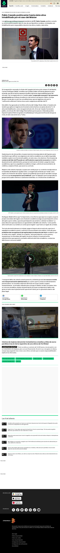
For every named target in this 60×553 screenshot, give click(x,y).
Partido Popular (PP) (8, 361)
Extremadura (34, 6)
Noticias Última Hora (8, 358)
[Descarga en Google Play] (17, 495)
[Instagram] (30, 511)
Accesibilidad (15, 545)
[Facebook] (17, 511)
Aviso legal (14, 533)
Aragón (27, 6)
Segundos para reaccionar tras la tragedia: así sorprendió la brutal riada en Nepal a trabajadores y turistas (33, 436)
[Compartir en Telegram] (54, 86)
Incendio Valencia (49, 0)
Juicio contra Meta (27, 0)
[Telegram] (26, 511)
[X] (46, 86)
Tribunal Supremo (48, 358)
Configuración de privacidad (18, 541)
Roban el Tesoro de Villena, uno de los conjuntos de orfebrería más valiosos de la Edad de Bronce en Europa (32, 454)
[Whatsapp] (22, 511)
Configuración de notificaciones (19, 543)
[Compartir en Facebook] (49, 86)
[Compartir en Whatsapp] (51, 86)
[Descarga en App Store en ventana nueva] (16, 499)
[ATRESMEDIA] (30, 521)
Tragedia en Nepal (18, 0)
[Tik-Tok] (34, 511)
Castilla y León (19, 6)
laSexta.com (5, 80)
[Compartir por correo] (56, 86)
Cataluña (43, 6)
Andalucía (50, 6)
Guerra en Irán (35, 0)
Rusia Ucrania (42, 0)
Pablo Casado (37, 358)
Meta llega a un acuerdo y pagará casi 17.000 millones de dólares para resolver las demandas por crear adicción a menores (32, 442)
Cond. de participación (17, 539)
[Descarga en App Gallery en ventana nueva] (17, 504)
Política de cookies (16, 537)
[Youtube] (38, 511)
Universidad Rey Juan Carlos (23, 358)
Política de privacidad (17, 535)
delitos (18, 361)
